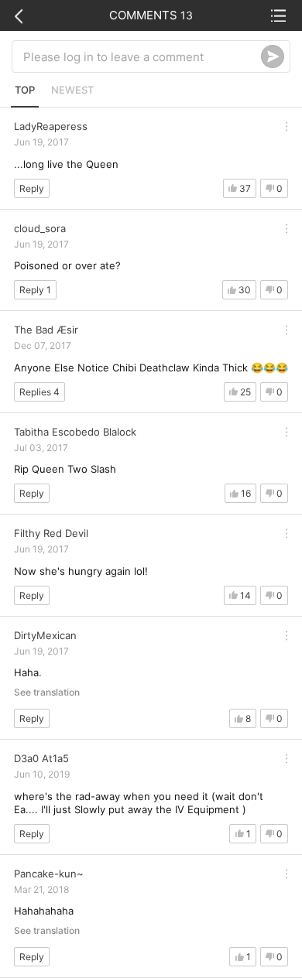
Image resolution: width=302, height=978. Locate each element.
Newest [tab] (72, 90)
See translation (47, 692)
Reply (31, 188)
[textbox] (142, 56)
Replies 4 (39, 392)
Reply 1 (35, 290)
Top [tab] (25, 90)
